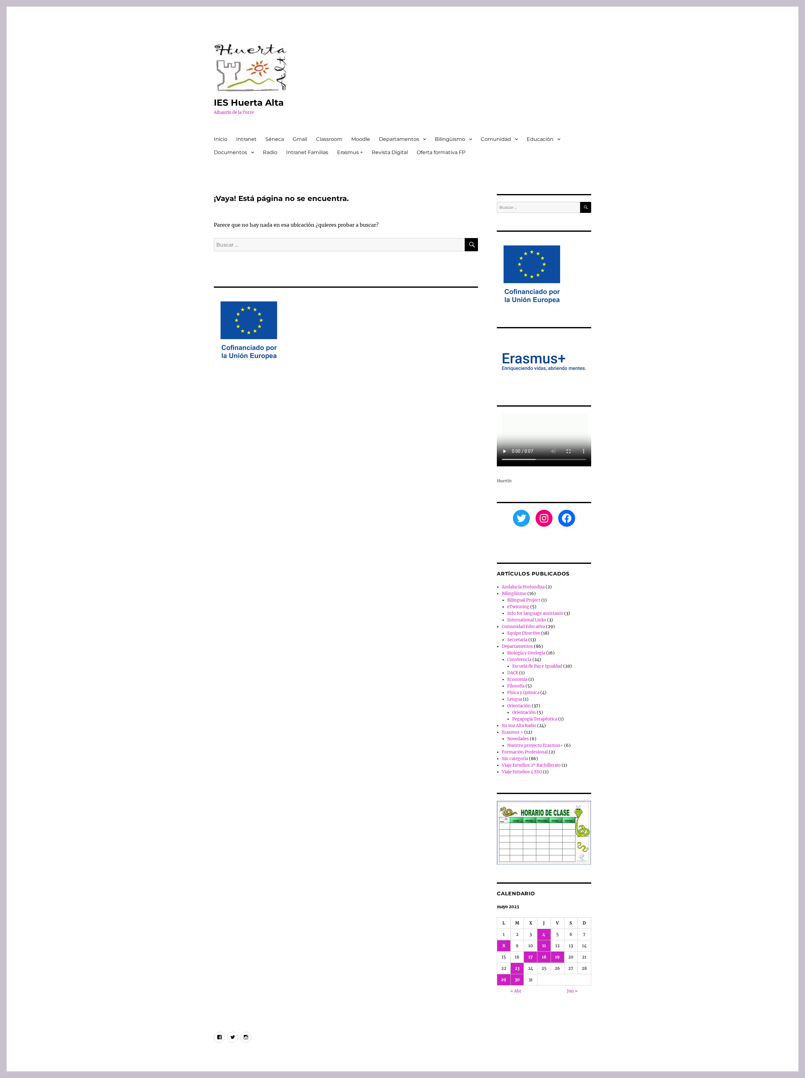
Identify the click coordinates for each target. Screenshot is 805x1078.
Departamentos (399, 139)
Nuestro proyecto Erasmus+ (535, 745)
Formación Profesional (525, 752)
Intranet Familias (307, 152)
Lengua (514, 699)
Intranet (246, 139)
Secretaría (517, 639)
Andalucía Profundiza (523, 587)
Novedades (518, 739)
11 (544, 945)
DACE (512, 672)
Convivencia (519, 659)
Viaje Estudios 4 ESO (522, 772)
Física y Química (523, 692)
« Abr (515, 991)
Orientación (519, 705)
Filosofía (516, 686)
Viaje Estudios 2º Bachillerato (531, 765)
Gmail (300, 139)
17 (530, 957)
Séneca (274, 139)
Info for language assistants (535, 613)
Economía (517, 679)
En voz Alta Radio (519, 725)
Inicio (220, 139)
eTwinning (518, 606)
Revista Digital (390, 152)
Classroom (329, 139)
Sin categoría (515, 758)
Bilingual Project (523, 600)
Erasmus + (350, 152)
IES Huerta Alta (249, 102)
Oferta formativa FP (441, 152)
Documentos (230, 152)
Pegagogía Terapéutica (534, 719)
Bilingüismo (450, 139)
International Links (526, 620)
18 (544, 957)
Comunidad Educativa (523, 626)
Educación (540, 139)
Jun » (572, 991)
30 (517, 979)
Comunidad (496, 139)
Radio (270, 152)
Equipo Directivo (523, 633)
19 (557, 957)
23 (517, 968)
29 (503, 979)
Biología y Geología (526, 653)
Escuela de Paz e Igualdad (537, 666)
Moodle (360, 139)
